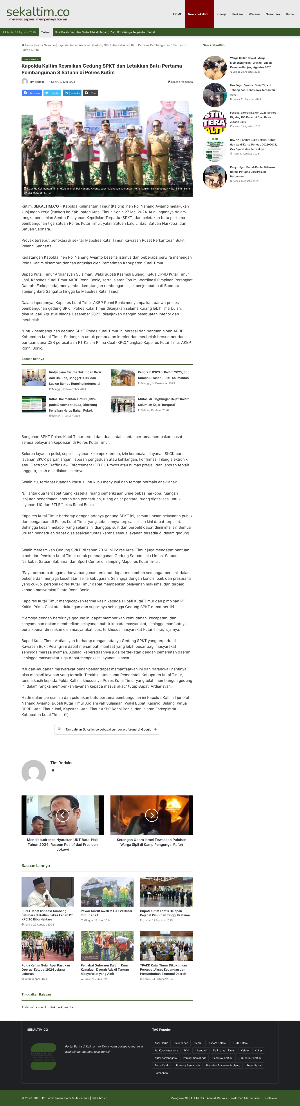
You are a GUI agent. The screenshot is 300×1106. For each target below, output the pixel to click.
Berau (198, 1043)
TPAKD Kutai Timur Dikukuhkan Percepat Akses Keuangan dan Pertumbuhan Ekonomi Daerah (163, 969)
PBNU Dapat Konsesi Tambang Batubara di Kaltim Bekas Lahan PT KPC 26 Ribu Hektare (47, 915)
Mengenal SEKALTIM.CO (187, 1098)
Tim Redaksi (37, 81)
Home (28, 45)
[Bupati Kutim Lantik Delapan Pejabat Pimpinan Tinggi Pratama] (166, 891)
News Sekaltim (198, 14)
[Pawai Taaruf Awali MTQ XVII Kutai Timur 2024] (107, 891)
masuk (42, 1007)
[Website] (53, 770)
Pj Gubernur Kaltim (249, 1058)
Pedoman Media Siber (245, 1098)
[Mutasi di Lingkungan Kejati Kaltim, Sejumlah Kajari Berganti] (123, 404)
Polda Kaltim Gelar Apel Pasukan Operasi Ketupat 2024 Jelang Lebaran (46, 969)
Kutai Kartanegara (166, 1058)
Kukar (258, 1050)
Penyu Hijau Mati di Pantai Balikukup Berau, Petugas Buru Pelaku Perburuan (253, 172)
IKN (186, 1050)
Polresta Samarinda (188, 1065)
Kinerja (221, 14)
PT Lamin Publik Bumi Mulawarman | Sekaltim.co (74, 1098)
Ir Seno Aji (201, 1050)
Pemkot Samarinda (194, 1058)
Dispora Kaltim (217, 1043)
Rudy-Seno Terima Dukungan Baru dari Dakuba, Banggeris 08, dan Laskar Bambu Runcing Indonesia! (75, 377)
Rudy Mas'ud (254, 1065)
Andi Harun (161, 1043)
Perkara (237, 14)
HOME (177, 14)
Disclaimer (270, 1098)
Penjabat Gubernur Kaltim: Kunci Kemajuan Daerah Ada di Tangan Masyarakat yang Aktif (105, 969)
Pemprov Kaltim (222, 1058)
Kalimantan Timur (224, 1050)
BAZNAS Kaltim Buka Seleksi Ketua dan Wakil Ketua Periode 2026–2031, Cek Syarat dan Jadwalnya (253, 144)
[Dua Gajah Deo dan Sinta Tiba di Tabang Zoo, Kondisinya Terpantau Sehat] (215, 95)
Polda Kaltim (162, 1065)
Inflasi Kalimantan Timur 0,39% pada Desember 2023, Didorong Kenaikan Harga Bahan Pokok (73, 404)
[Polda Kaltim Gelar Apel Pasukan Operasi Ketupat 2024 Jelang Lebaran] (48, 946)
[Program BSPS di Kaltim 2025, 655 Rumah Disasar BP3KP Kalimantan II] (123, 377)
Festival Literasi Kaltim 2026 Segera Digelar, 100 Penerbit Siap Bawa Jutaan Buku (110, 32)
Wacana (254, 14)
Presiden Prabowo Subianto (223, 1065)
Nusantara (273, 14)
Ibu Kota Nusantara (166, 1050)
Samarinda (161, 1073)
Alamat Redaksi (217, 1098)
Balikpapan (181, 1043)
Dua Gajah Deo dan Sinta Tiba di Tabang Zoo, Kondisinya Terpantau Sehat (252, 90)
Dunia (290, 14)
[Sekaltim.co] (37, 14)
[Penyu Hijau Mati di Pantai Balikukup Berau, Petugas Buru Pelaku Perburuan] (215, 177)
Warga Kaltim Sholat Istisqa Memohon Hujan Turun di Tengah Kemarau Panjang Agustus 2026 (251, 62)
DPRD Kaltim (240, 1043)
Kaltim (245, 1050)
